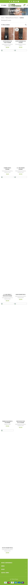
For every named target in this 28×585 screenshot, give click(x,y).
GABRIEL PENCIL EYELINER (7, 168)
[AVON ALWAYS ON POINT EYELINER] (7, 33)
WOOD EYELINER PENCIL (7, 547)
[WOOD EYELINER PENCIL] (7, 488)
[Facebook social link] (9, 1)
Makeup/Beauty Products (12, 17)
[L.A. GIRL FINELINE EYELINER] (20, 108)
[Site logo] (15, 5)
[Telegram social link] (18, 1)
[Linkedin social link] (16, 1)
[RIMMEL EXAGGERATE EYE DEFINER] (7, 361)
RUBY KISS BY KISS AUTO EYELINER (20, 422)
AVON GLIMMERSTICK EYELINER (20, 41)
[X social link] (11, 1)
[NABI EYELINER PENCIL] (20, 234)
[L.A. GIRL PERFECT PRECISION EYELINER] (7, 234)
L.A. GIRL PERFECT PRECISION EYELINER (7, 295)
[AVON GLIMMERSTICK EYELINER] (20, 33)
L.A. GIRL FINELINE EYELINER (20, 168)
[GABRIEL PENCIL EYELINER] (7, 108)
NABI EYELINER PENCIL (21, 294)
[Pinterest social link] (14, 1)
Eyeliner (6, 45)
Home (2, 17)
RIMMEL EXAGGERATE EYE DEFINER (7, 422)
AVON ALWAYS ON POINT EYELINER (7, 41)
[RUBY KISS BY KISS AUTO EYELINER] (20, 361)
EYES (9, 45)
